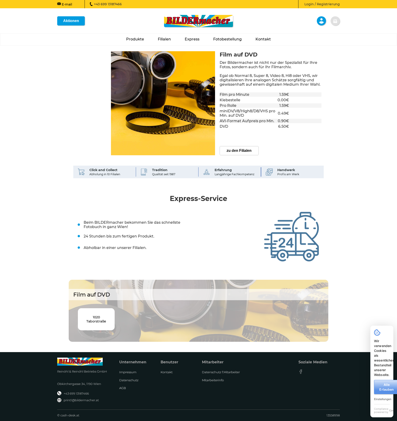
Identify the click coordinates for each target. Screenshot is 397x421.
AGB (122, 388)
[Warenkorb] (335, 20)
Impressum (127, 372)
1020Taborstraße (96, 319)
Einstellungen (382, 399)
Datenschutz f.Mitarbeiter (221, 372)
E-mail (66, 4)
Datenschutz (129, 380)
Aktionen (71, 21)
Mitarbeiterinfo (213, 380)
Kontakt (167, 372)
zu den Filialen (239, 151)
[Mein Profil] (321, 20)
